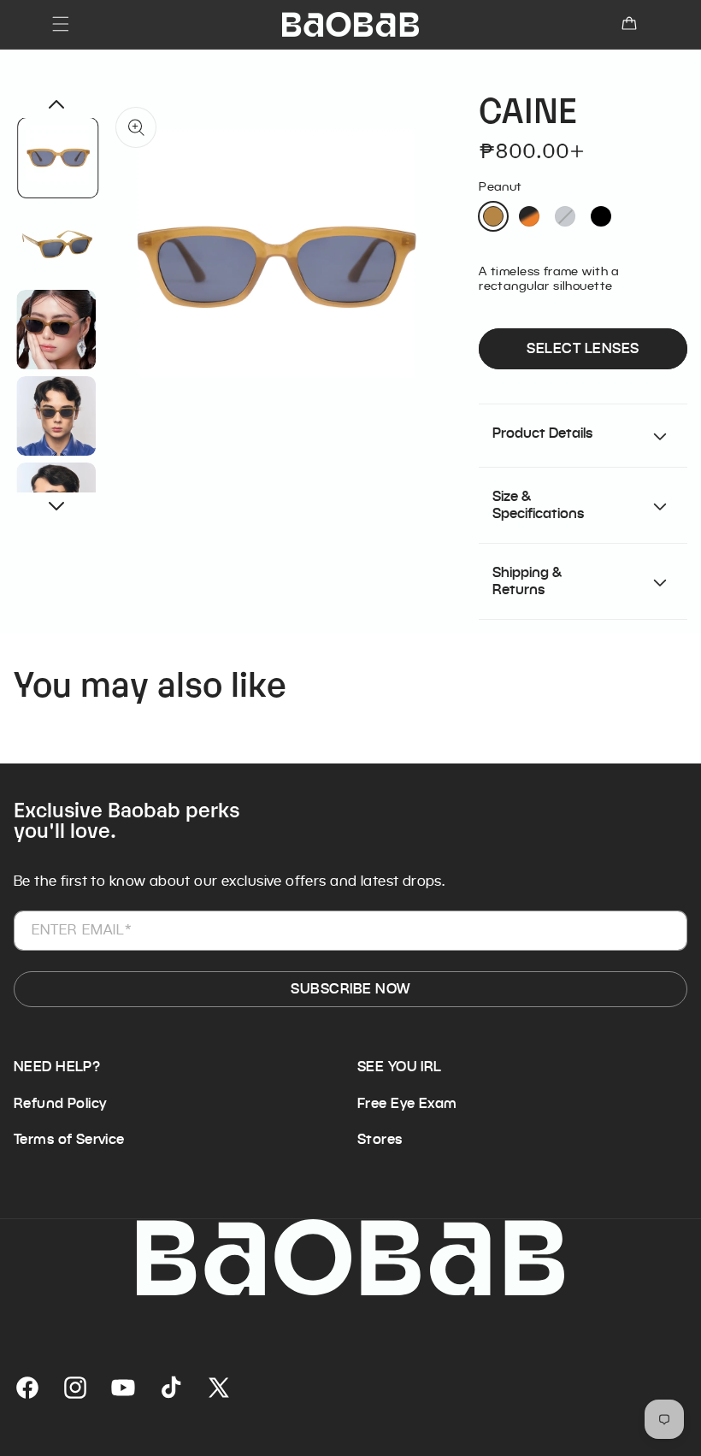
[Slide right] (56, 506)
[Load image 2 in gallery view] (57, 243)
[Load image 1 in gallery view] (58, 157)
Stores (380, 1139)
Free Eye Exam (407, 1103)
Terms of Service (69, 1139)
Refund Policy (60, 1103)
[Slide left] (56, 104)
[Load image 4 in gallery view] (57, 416)
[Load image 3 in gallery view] (57, 329)
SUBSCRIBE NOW (350, 989)
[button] (60, 24)
